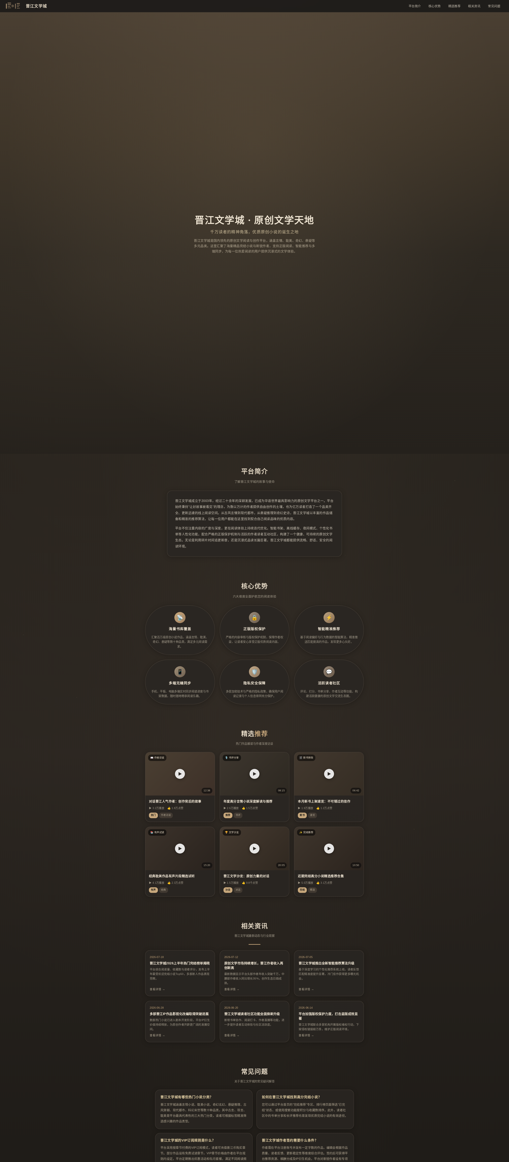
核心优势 (434, 6)
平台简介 (415, 6)
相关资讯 (474, 6)
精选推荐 (454, 6)
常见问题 (494, 6)
